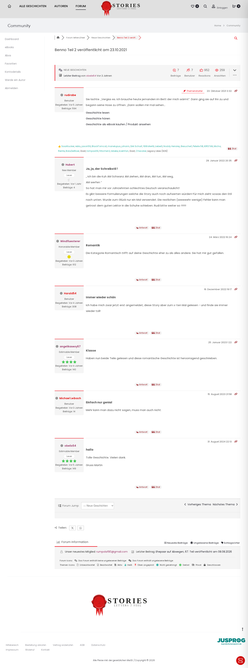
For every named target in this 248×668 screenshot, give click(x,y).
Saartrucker (67, 146)
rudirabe (70, 95)
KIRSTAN (208, 146)
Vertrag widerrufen (63, 645)
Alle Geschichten (32, 6)
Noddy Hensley (171, 146)
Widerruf (29, 649)
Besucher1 (186, 146)
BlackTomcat (99, 146)
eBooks (9, 47)
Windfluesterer (70, 241)
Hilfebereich (12, 645)
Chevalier (141, 151)
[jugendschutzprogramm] (231, 640)
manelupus (114, 146)
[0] (192, 6)
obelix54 (91, 75)
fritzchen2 (104, 151)
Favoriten (11, 63)
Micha (217, 146)
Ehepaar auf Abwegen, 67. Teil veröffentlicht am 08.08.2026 (194, 551)
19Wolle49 (148, 146)
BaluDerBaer (72, 151)
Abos (8, 55)
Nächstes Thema (224, 504)
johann (125, 146)
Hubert (70, 165)
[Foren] (58, 37)
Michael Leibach (70, 398)
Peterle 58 (198, 146)
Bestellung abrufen (35, 645)
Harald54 (70, 293)
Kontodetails (13, 72)
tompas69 (92, 151)
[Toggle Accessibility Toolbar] (240, 660)
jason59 (86, 146)
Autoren (61, 6)
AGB (82, 645)
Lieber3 (158, 146)
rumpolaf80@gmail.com (112, 551)
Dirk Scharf (136, 146)
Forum (81, 6)
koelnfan (124, 151)
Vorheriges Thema (198, 504)
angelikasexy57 (70, 346)
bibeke (114, 151)
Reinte (61, 151)
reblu (78, 146)
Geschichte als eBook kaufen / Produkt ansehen (118, 124)
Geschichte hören (98, 118)
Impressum (12, 649)
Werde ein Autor (15, 80)
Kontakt (45, 649)
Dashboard (12, 39)
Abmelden (11, 88)
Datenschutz (98, 645)
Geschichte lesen (97, 113)
